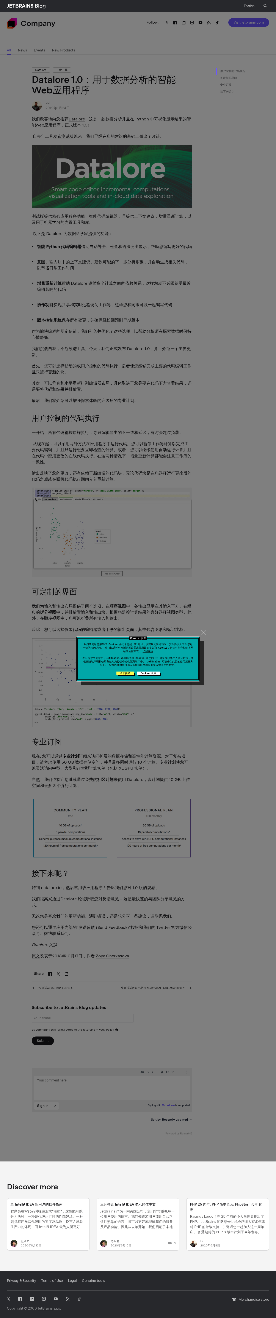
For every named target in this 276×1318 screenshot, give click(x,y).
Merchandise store (252, 1301)
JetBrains (45, 1308)
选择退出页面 (140, 665)
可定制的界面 (228, 78)
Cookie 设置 (148, 673)
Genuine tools (93, 1281)
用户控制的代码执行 (233, 71)
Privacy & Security (21, 1281)
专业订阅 (225, 84)
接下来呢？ (227, 91)
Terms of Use (52, 1281)
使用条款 (106, 661)
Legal (72, 1281)
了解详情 (148, 651)
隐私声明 (93, 661)
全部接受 (125, 673)
